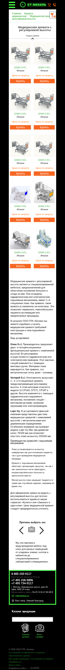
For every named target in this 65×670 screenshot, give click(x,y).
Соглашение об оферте (42, 659)
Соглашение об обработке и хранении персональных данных (27, 654)
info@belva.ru (15, 662)
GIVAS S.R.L (20, 67)
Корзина (51, 5)
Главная (16, 13)
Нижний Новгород (35, 600)
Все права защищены (19, 659)
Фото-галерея (39, 635)
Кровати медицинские (22, 14)
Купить (20, 81)
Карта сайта (14, 665)
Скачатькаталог (26, 635)
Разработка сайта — (18, 668)
